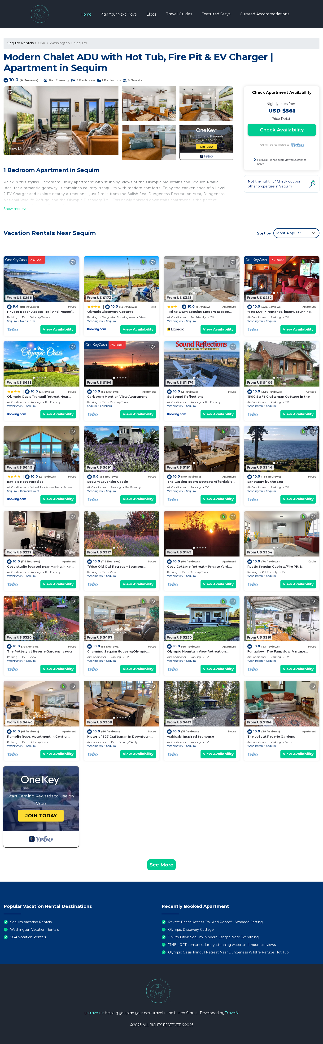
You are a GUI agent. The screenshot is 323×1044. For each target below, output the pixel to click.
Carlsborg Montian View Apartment (117, 396)
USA (41, 43)
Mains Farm (27, 321)
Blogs (152, 14)
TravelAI (232, 1012)
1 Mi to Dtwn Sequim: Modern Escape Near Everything (213, 937)
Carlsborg (106, 406)
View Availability (58, 329)
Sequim (80, 43)
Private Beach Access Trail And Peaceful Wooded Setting (215, 922)
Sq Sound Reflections (185, 396)
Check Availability (282, 130)
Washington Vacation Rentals (34, 929)
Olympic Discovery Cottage (110, 311)
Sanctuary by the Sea (265, 481)
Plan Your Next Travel (119, 14)
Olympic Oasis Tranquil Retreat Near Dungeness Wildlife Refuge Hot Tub (228, 952)
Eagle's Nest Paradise (25, 481)
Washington (60, 43)
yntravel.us (93, 1012)
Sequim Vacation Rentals (31, 922)
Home (86, 14)
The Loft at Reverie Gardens (271, 736)
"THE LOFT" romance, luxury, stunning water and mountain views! (222, 945)
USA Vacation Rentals (28, 937)
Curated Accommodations (264, 14)
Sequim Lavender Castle (107, 481)
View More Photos (24, 149)
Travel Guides (179, 14)
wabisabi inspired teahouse (190, 736)
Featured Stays (215, 14)
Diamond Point (29, 491)
